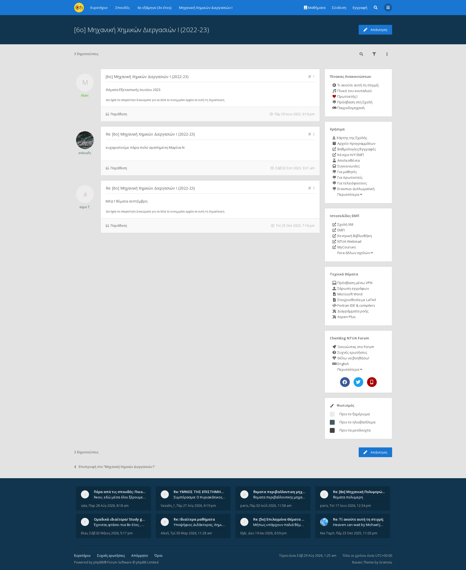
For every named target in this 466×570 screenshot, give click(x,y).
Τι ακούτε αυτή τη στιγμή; (358, 85)
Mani (84, 95)
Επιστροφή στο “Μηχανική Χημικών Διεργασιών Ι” (117, 466)
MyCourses (346, 247)
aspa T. (84, 207)
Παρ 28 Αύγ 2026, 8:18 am (109, 505)
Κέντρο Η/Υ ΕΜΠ (350, 154)
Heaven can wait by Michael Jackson (359, 524)
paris (244, 505)
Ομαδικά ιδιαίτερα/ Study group (122, 519)
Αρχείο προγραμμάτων (356, 143)
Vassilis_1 (168, 505)
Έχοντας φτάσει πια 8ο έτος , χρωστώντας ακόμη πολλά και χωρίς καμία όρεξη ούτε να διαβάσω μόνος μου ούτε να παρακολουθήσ (120, 524)
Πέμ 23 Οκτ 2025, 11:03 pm (356, 533)
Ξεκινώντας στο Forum (355, 346)
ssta (84, 505)
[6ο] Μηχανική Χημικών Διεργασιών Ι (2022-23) (141, 29)
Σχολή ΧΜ (345, 224)
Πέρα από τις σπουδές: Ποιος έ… (122, 491)
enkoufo (84, 153)
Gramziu (385, 562)
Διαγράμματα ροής (352, 311)
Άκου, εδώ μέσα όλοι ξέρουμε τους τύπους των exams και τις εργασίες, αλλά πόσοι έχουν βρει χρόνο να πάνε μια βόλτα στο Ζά (120, 497)
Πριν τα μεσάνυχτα (355, 430)
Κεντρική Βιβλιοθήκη (354, 235)
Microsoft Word (349, 294)
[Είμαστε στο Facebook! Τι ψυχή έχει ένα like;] (345, 382)
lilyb (243, 533)
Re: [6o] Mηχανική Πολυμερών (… (361, 491)
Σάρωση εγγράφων (353, 288)
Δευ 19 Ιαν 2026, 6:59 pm (267, 533)
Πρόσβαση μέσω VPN (354, 282)
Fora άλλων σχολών (354, 252)
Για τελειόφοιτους (352, 183)
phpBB (98, 562)
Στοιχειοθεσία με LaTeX (356, 299)
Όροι (159, 555)
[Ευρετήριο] (79, 7)
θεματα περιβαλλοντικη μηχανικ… (283, 491)
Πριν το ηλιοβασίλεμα (357, 422)
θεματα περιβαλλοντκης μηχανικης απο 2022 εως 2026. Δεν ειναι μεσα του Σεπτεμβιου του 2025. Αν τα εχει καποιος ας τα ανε (279, 497)
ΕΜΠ (341, 230)
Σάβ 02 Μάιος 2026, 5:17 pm (111, 533)
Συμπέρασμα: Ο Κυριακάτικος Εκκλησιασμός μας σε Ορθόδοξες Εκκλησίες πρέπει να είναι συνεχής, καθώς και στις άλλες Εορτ (200, 497)
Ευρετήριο (82, 555)
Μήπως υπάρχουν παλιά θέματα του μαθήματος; (279, 524)
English (343, 363)
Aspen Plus (346, 316)
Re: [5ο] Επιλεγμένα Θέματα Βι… (280, 519)
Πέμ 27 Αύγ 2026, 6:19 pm (196, 505)
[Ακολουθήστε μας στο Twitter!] (358, 382)
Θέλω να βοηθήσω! (353, 358)
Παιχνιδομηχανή (351, 107)
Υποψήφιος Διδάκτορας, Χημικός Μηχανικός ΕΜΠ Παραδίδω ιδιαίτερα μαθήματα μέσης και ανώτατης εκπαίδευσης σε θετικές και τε (200, 524)
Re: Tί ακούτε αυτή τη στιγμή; (358, 519)
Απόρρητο (139, 555)
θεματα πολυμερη (348, 497)
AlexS (165, 533)
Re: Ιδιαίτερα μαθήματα (194, 519)
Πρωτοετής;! (347, 96)
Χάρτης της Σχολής (351, 137)
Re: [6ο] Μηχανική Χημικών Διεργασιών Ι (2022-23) (150, 134)
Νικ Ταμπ (327, 533)
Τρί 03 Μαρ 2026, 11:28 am (191, 533)
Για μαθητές (347, 171)
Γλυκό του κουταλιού (354, 90)
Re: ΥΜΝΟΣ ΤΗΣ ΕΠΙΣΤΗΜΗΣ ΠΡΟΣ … (205, 491)
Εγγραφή (360, 7)
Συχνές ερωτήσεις (352, 352)
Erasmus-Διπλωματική (356, 188)
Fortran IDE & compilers (356, 305)
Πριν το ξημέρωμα (355, 414)
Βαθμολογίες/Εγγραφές (356, 149)
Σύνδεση (339, 7)
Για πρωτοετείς (349, 177)
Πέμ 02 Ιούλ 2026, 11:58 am (271, 505)
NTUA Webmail (349, 241)
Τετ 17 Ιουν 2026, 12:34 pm (350, 505)
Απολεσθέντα (348, 160)
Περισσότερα (348, 194)
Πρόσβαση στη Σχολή (354, 102)
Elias (84, 533)
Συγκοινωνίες (348, 166)
